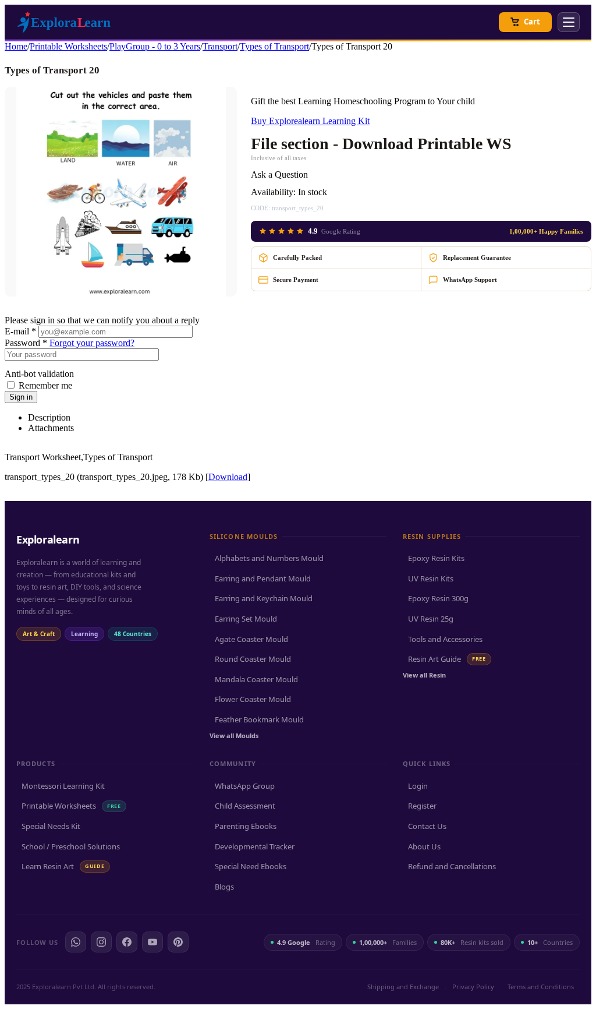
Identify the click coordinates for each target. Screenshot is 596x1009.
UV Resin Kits (430, 578)
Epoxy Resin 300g (438, 598)
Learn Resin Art (63, 866)
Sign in (21, 397)
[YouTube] (152, 942)
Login (418, 786)
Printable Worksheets (68, 46)
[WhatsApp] (75, 942)
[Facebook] (126, 942)
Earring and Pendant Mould (263, 578)
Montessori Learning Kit (63, 786)
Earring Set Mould (246, 618)
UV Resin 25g (430, 618)
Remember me (45, 385)
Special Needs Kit (51, 826)
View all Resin (424, 675)
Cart (532, 21)
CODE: (260, 207)
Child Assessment (245, 805)
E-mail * (20, 331)
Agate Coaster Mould (251, 639)
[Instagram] (101, 942)
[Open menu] (569, 22)
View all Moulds (234, 735)
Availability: (273, 192)
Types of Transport (274, 46)
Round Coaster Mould (253, 659)
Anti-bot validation (39, 374)
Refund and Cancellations (452, 866)
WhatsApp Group (245, 786)
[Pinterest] (178, 942)
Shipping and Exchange (403, 986)
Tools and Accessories (445, 639)
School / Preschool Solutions (71, 846)
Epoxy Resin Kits (436, 558)
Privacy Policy (473, 986)
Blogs (224, 886)
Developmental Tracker (255, 846)
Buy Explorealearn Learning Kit (310, 121)
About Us (424, 846)
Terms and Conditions (541, 986)
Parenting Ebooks (245, 826)
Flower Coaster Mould (253, 699)
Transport (220, 46)
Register (422, 805)
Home (16, 46)
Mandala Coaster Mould (256, 679)
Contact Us (427, 826)
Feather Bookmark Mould (259, 719)
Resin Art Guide (447, 659)
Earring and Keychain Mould (264, 598)
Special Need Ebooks (250, 866)
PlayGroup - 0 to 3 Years (154, 46)
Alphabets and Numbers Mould (269, 558)
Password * (26, 343)
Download (227, 477)
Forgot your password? (91, 343)
